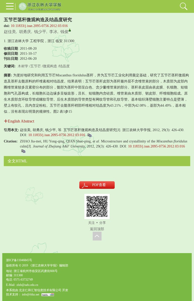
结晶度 (64, 66)
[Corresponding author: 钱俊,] (69, 30)
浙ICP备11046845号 (19, 260)
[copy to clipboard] (23, 151)
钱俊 (64, 31)
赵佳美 (10, 31)
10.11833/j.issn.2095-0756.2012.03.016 (39, 26)
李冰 (53, 31)
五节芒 (35, 66)
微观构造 (50, 66)
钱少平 (40, 31)
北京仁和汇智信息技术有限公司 (40, 290)
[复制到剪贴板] (89, 135)
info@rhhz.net (30, 294)
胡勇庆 (25, 31)
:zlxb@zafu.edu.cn (27, 285)
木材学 (23, 66)
